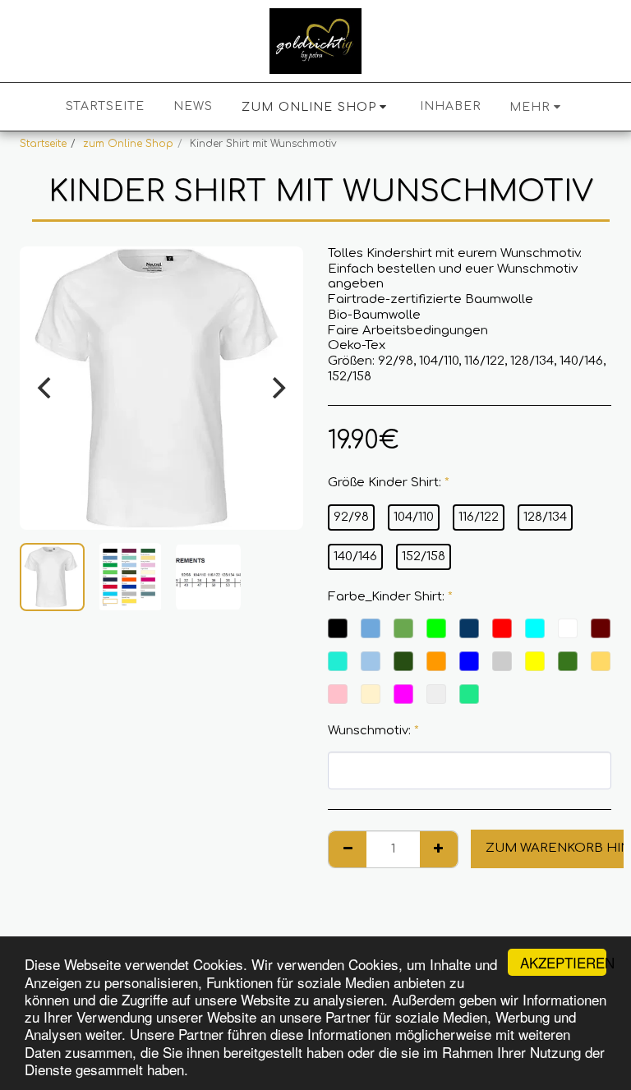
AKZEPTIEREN (563, 962)
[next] (277, 388)
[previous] (46, 388)
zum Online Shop (128, 143)
